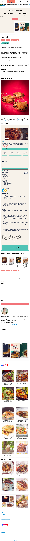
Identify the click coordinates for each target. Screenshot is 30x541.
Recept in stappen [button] (15, 168)
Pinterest (6, 120)
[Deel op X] (8, 40)
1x (24, 172)
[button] (2, 146)
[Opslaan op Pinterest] (13, 40)
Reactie (2, 283)
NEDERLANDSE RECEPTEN (5, 519)
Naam (2, 296)
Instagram (21, 116)
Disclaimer (3, 532)
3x (27, 172)
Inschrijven (14, 18)
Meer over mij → (15, 324)
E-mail (2, 300)
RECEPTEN (3, 512)
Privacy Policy (3, 530)
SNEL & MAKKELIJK (4, 521)
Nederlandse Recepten (7, 34)
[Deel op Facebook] (3, 40)
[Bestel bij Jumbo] (5, 190)
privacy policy (15, 540)
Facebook (18, 119)
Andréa (4, 141)
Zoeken (2, 334)
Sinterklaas (13, 34)
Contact (2, 533)
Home (2, 34)
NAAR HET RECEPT (5, 43)
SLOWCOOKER (3, 514)
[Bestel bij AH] (3, 190)
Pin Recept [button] (22, 148)
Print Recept (9, 148)
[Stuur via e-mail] (17, 40)
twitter (25, 116)
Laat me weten (12, 248)
